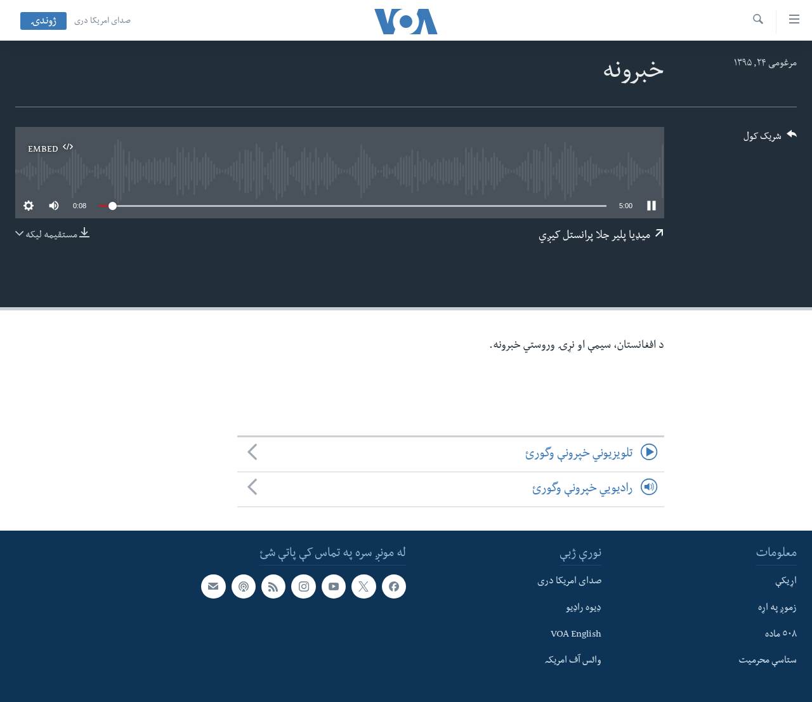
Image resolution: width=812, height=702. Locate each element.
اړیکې (786, 582)
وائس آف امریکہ (573, 661)
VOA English (576, 635)
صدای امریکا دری (102, 22)
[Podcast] (244, 586)
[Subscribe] (213, 586)
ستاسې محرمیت (767, 661)
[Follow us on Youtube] (334, 586)
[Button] (770, 140)
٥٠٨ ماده (781, 635)
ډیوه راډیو (583, 608)
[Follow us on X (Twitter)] (363, 586)
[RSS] (273, 586)
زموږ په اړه (777, 608)
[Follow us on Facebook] (394, 586)
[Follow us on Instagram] (303, 586)
